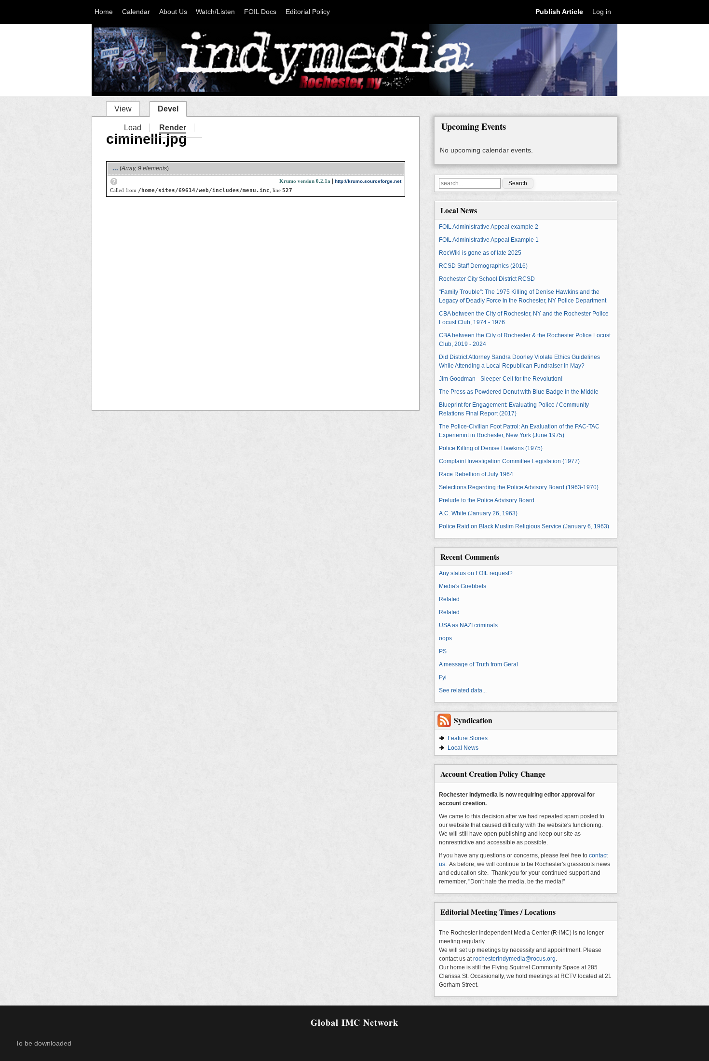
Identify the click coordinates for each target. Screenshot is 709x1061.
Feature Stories (468, 738)
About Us (173, 11)
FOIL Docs (260, 11)
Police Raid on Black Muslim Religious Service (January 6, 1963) (524, 526)
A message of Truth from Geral (478, 664)
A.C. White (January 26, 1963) (478, 513)
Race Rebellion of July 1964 (476, 474)
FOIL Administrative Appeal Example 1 (489, 239)
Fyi (443, 677)
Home (104, 11)
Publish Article (559, 11)
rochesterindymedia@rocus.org (514, 958)
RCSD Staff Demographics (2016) (483, 265)
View (123, 109)
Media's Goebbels (462, 586)
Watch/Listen (215, 11)
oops (445, 638)
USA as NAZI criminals (468, 625)
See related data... (463, 690)
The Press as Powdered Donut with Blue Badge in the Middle (519, 391)
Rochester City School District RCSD (487, 279)
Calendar (136, 11)
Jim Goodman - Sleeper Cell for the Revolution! (500, 378)
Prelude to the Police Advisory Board (486, 500)
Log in (601, 11)
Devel (172, 108)
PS (443, 651)
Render (172, 129)
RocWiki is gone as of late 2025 (480, 252)
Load (132, 128)
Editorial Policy (308, 11)
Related (449, 599)
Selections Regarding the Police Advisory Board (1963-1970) (519, 487)
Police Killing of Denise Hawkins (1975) (491, 448)
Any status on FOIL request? (476, 573)
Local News (463, 747)
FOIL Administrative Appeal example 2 (488, 226)
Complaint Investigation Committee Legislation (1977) (509, 461)
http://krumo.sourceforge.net (368, 181)
